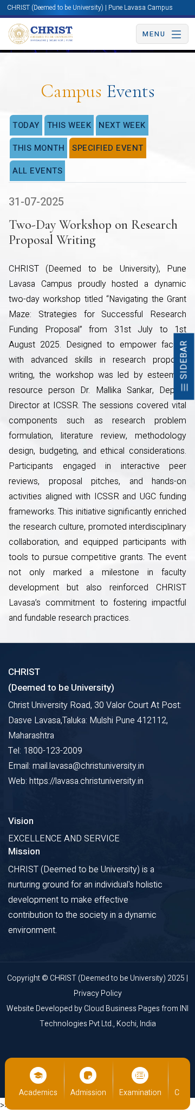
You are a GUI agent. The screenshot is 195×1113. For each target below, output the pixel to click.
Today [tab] (26, 125)
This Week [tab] (69, 125)
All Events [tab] (37, 171)
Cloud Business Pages (122, 1008)
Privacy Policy (98, 993)
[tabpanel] (97, 411)
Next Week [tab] (122, 125)
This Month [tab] (38, 148)
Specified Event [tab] (108, 148)
